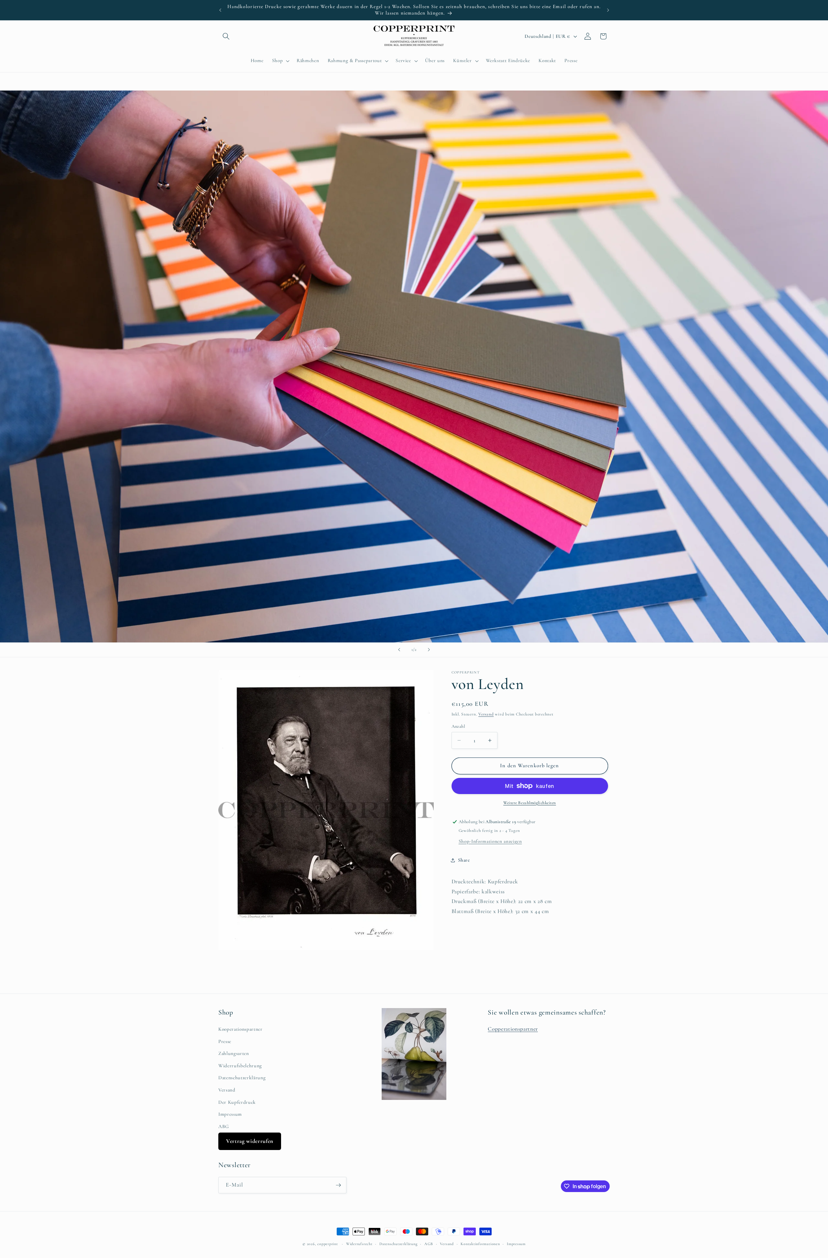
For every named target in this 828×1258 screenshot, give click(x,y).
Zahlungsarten (233, 1053)
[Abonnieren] (338, 1185)
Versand (486, 714)
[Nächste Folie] (429, 650)
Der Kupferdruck (237, 1102)
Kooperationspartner (240, 1029)
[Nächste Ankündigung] (608, 10)
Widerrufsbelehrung (240, 1066)
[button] (226, 36)
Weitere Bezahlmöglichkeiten (529, 802)
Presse (224, 1041)
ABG (223, 1126)
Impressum (230, 1114)
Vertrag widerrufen (249, 1141)
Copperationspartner (513, 1029)
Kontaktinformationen (480, 1244)
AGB (428, 1244)
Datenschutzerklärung (242, 1078)
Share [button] (464, 860)
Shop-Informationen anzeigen (490, 841)
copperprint (327, 1244)
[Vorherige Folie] (399, 650)
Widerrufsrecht (359, 1244)
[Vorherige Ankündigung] (220, 10)
